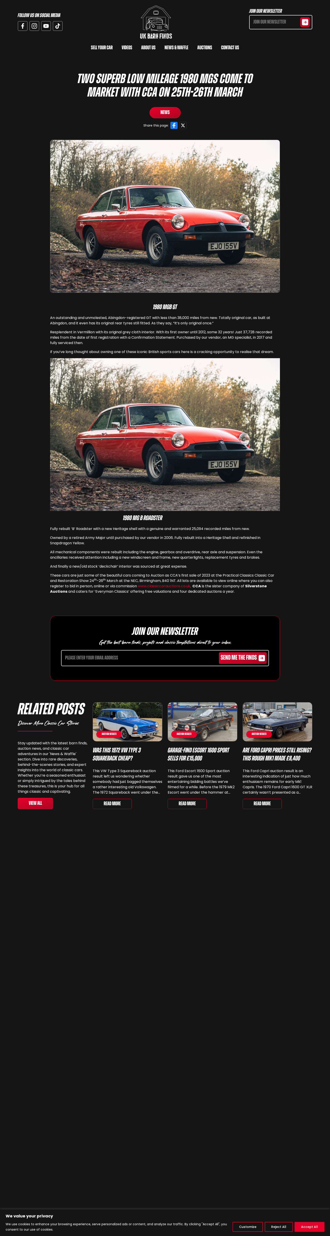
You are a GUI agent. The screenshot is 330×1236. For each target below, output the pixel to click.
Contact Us (230, 48)
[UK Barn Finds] (156, 22)
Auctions (204, 48)
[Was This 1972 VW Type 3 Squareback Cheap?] (127, 721)
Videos (127, 48)
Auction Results (109, 734)
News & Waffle (176, 48)
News (165, 112)
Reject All (278, 1227)
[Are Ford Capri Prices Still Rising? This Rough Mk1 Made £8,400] (277, 721)
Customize (247, 1227)
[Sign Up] (305, 22)
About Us (148, 48)
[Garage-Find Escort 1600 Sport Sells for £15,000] (202, 721)
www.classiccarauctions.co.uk (164, 586)
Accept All (309, 1227)
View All (35, 803)
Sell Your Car (102, 48)
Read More (112, 804)
